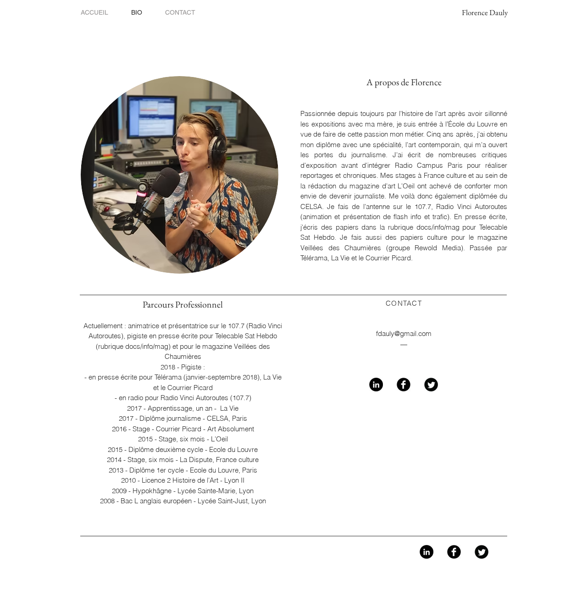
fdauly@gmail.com (404, 333)
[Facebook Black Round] (403, 384)
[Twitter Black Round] (431, 384)
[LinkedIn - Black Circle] (376, 384)
